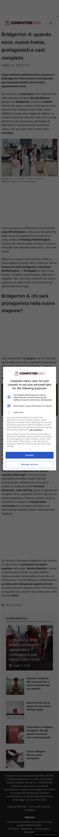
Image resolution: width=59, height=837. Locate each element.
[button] (29, 412)
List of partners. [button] (36, 429)
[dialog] (29, 418)
